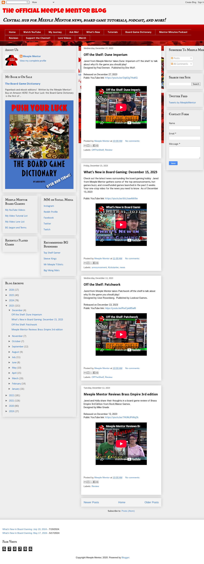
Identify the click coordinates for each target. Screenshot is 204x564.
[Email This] (85, 145)
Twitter (47, 224)
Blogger (125, 557)
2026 (12, 290)
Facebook (49, 218)
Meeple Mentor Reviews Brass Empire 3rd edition (121, 394)
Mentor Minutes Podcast (173, 32)
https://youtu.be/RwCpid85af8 (120, 308)
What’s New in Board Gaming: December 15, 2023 (120, 172)
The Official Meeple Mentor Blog (54, 11)
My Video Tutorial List (16, 216)
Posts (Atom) (128, 511)
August (16, 352)
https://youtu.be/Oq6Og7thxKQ (121, 77)
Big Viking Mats (52, 270)
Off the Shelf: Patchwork (102, 285)
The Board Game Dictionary (22, 83)
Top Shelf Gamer (52, 253)
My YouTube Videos (15, 210)
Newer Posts (91, 502)
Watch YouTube (32, 32)
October (16, 341)
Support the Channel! (38, 38)
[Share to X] (91, 145)
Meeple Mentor (32, 56)
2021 (12, 401)
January (16, 389)
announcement (99, 267)
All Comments (180, 64)
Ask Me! (74, 32)
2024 (12, 300)
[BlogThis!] (88, 145)
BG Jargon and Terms (15, 227)
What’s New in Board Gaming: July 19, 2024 (24, 529)
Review (108, 150)
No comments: (132, 141)
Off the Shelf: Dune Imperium (105, 55)
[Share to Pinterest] (97, 145)
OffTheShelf (98, 150)
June (14, 362)
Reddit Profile (51, 212)
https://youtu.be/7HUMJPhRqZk (121, 417)
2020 (12, 406)
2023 (12, 306)
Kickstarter (113, 267)
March (15, 378)
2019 (12, 411)
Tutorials (113, 32)
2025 (12, 295)
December (17, 310)
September (18, 346)
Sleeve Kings (50, 259)
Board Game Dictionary (138, 32)
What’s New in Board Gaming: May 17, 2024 (24, 533)
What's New (93, 32)
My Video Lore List (15, 222)
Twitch (47, 229)
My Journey (55, 32)
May (14, 368)
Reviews (13, 38)
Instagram (49, 206)
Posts (176, 58)
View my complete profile (33, 61)
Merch (82, 38)
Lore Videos (64, 38)
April (14, 373)
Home (12, 32)
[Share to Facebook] (94, 145)
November (17, 336)
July (14, 357)
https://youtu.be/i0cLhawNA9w (121, 198)
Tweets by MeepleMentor (182, 102)
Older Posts (152, 502)
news (122, 267)
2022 (12, 395)
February (17, 384)
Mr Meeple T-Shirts (53, 264)
